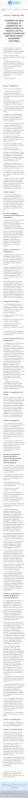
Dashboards (14, 787)
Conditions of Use (15, 793)
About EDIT (5, 784)
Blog (24, 786)
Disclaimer (9, 793)
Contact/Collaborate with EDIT (13, 786)
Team (10, 784)
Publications (16, 784)
